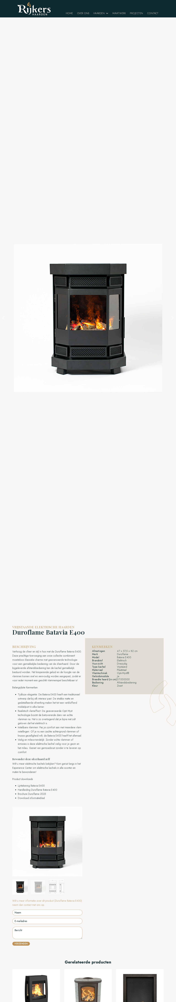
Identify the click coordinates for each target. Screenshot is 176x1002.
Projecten (136, 13)
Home (69, 13)
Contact (153, 13)
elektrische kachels (47, 768)
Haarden (99, 13)
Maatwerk (119, 13)
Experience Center (22, 768)
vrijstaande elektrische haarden (43, 627)
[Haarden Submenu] (107, 13)
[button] (3, 317)
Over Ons (83, 13)
